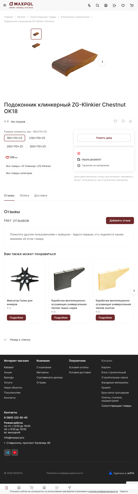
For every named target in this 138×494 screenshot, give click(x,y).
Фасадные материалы (114, 382)
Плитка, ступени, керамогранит (111, 399)
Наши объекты (13, 387)
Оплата (24, 195)
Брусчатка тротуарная (115, 392)
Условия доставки (80, 372)
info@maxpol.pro (14, 437)
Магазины (43, 372)
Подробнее (16, 317)
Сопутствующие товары (116, 405)
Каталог (9, 367)
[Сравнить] (123, 121)
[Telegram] (7, 452)
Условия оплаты (79, 367)
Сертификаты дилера (50, 377)
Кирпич (106, 367)
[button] (102, 61)
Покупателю (77, 360)
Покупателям (12, 392)
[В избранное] (115, 121)
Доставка (40, 195)
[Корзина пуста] (131, 5)
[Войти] (105, 5)
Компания (43, 360)
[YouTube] (14, 452)
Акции (8, 372)
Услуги (8, 382)
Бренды (9, 377)
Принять (124, 491)
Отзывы (9, 195)
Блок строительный (113, 372)
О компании (44, 367)
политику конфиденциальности (103, 491)
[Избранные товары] (123, 5)
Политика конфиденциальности (65, 473)
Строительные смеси (114, 377)
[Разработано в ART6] (120, 473)
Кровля (105, 387)
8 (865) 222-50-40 (15, 417)
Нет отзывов (18, 121)
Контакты (10, 397)
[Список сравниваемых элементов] (114, 5)
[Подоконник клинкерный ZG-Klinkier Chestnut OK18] (75, 62)
